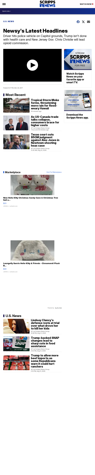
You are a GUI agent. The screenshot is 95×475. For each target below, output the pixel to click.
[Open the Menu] (4, 4)
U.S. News (8, 21)
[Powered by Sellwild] (58, 308)
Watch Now (86, 4)
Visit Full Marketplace (54, 172)
